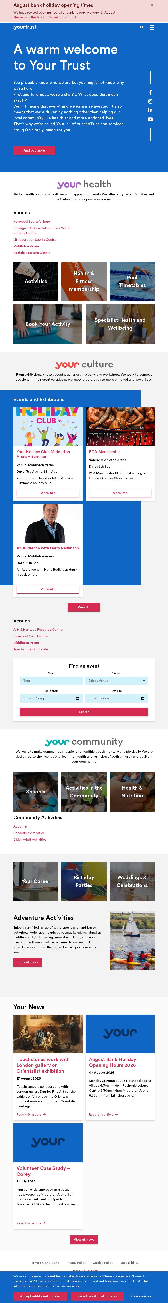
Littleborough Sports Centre (34, 239)
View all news (84, 1239)
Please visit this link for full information (43, 17)
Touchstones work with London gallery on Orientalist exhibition (43, 1065)
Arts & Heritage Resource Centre (38, 629)
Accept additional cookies (40, 1296)
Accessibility (129, 1262)
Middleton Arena (26, 246)
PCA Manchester (104, 452)
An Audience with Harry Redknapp (48, 548)
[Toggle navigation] (152, 27)
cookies (54, 1276)
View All (84, 607)
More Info (59, 493)
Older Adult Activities (29, 839)
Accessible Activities (28, 833)
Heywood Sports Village (31, 221)
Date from (51, 690)
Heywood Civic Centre (30, 636)
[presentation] (48, 426)
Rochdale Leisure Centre (31, 252)
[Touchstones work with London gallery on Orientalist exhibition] (48, 1034)
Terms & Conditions (44, 1262)
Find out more (34, 150)
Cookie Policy (103, 1262)
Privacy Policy (76, 1262)
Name (51, 673)
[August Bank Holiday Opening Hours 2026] (120, 1034)
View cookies (140, 1296)
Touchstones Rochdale (30, 649)
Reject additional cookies (97, 1296)
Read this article (29, 1114)
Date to (116, 690)
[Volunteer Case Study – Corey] (48, 1142)
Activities (20, 826)
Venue (116, 673)
